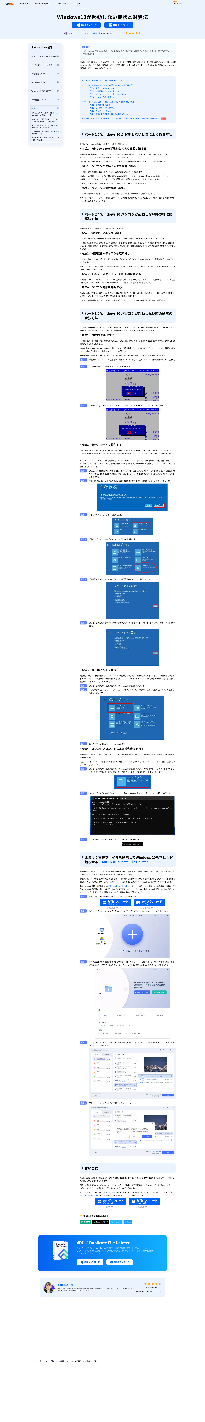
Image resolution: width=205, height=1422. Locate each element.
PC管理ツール (61, 3)
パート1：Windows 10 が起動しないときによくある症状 (105, 80)
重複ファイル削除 (91, 33)
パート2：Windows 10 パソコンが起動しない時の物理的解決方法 (109, 85)
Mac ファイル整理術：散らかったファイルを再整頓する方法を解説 (43, 120)
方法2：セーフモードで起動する (102, 108)
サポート (77, 3)
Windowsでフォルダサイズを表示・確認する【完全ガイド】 (43, 114)
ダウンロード (178, 3)
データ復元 (24, 3)
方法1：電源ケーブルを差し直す (102, 88)
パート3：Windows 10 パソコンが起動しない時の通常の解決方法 (109, 102)
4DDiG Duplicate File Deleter (125, 861)
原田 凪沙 (72, 33)
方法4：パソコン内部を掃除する (102, 97)
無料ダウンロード (88, 25)
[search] (195, 3)
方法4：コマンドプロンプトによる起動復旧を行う (109, 114)
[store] (188, 3)
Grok (129, 1222)
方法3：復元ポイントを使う (100, 111)
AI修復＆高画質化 (42, 3)
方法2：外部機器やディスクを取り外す (105, 91)
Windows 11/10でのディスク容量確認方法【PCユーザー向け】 (43, 126)
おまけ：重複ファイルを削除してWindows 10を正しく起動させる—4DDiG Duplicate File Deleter (121, 118)
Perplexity (117, 1222)
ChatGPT (86, 1222)
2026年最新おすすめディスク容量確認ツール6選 (43, 132)
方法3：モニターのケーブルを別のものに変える (108, 94)
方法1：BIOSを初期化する (100, 105)
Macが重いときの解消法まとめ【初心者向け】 (42, 139)
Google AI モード (102, 1222)
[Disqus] (102, 1328)
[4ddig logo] (9, 4)
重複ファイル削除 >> (58, 1361)
